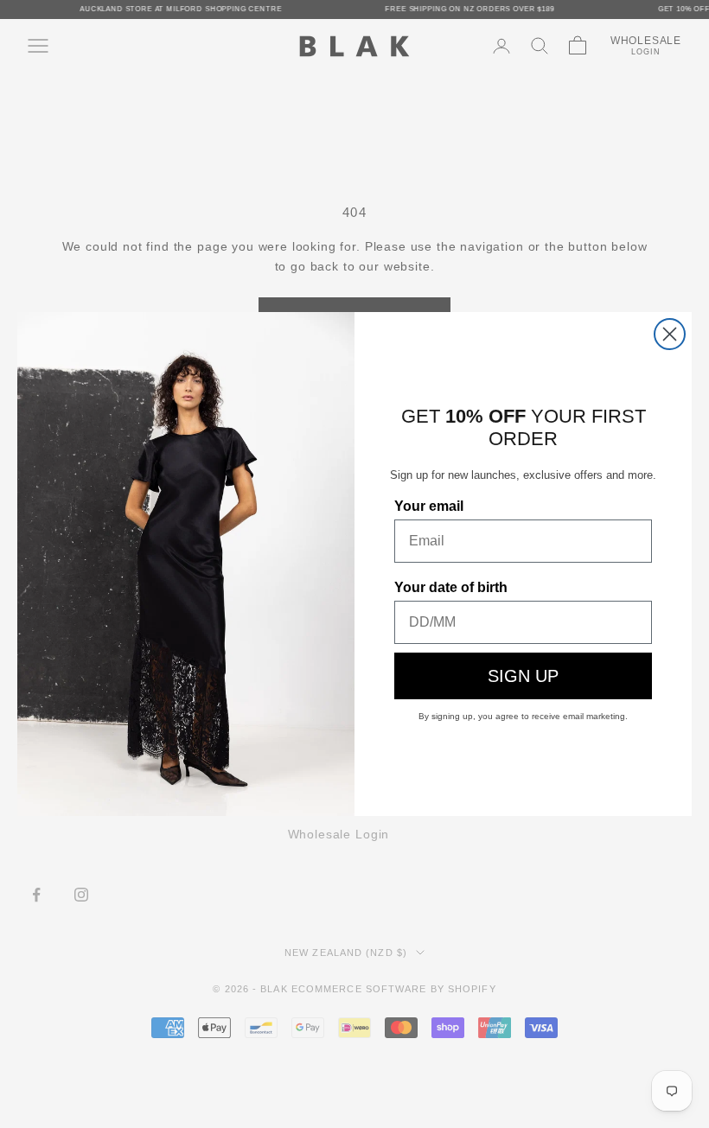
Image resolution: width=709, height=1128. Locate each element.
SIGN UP (523, 675)
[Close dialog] (670, 334)
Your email (428, 506)
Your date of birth (451, 587)
